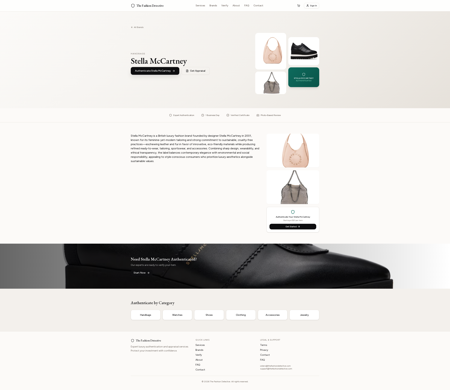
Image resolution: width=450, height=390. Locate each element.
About (236, 5)
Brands (213, 5)
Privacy (264, 349)
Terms (263, 345)
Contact (258, 5)
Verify (224, 5)
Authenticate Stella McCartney (153, 70)
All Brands (138, 27)
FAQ (246, 5)
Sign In (313, 5)
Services (200, 5)
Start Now (140, 272)
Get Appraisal (197, 70)
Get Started (291, 226)
